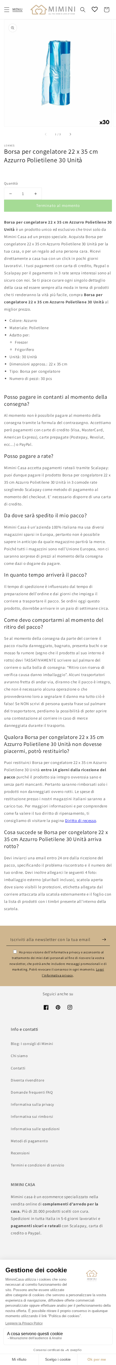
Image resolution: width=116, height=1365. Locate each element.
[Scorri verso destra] (70, 134)
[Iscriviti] (104, 940)
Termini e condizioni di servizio (37, 1165)
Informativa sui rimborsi (32, 1116)
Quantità (11, 183)
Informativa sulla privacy (32, 1104)
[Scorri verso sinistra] (46, 134)
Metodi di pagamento (29, 1140)
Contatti (18, 1068)
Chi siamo (19, 1055)
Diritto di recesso (80, 820)
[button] (7, 10)
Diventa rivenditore (27, 1080)
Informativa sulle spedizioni (35, 1128)
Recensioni (20, 1153)
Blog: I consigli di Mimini (32, 1043)
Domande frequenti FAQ (32, 1092)
